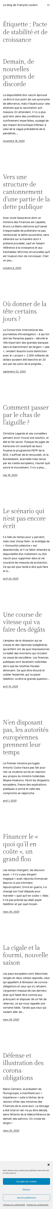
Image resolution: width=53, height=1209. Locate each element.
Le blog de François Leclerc (20, 4)
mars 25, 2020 (11, 1130)
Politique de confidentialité (14, 1205)
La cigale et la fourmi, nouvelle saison (25, 955)
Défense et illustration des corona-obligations (23, 1067)
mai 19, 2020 (10, 475)
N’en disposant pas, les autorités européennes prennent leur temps (25, 737)
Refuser (26, 1189)
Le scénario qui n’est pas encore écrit (24, 518)
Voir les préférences (26, 1197)
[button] (48, 1164)
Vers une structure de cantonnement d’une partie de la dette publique (26, 191)
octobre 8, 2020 (12, 267)
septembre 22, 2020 (14, 371)
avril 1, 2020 (9, 800)
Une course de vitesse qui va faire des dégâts (24, 622)
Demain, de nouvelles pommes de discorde (18, 73)
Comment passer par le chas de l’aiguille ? (26, 415)
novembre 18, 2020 (14, 140)
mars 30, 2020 (11, 911)
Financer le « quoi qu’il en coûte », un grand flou (20, 848)
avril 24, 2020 (10, 578)
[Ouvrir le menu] (48, 5)
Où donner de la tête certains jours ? (25, 311)
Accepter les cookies (26, 1181)
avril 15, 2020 (10, 686)
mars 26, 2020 (11, 1019)
